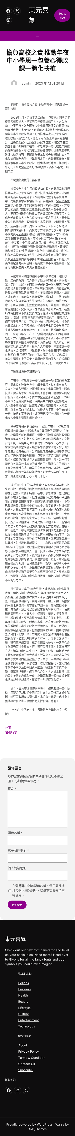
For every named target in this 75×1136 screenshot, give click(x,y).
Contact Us (26, 1064)
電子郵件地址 (18, 850)
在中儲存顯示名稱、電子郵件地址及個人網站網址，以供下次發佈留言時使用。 (38, 890)
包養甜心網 (11, 472)
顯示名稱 (15, 833)
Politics (23, 983)
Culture (23, 1014)
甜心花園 (37, 605)
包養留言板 (11, 288)
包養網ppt (19, 430)
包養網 (57, 130)
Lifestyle (24, 1008)
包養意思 (13, 250)
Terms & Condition (31, 1058)
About (22, 1045)
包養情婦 (15, 142)
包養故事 (29, 659)
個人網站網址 (17, 868)
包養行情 (11, 732)
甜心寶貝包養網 (30, 563)
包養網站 (53, 117)
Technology (26, 1026)
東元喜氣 (15, 939)
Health (23, 995)
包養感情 (29, 542)
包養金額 (32, 305)
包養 (45, 209)
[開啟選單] (37, 36)
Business (24, 989)
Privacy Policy (28, 1051)
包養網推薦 (63, 201)
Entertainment (28, 1020)
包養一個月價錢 (46, 217)
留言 (12, 789)
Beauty (23, 1001)
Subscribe (25, 1070)
